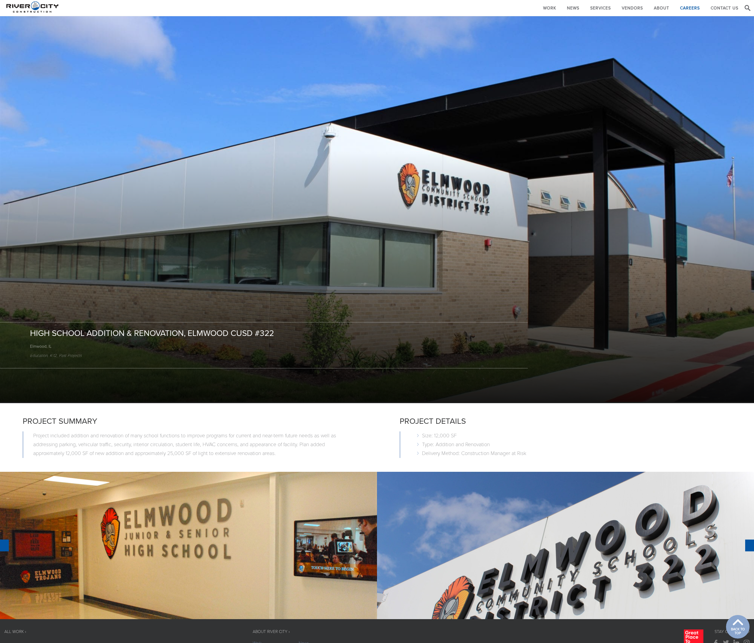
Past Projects (70, 355)
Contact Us (724, 8)
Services (600, 8)
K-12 (53, 355)
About (661, 8)
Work (549, 8)
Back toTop (738, 631)
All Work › (15, 631)
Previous (4, 545)
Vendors (632, 8)
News (573, 8)
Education (38, 355)
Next (749, 545)
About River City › (271, 631)
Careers (690, 8)
